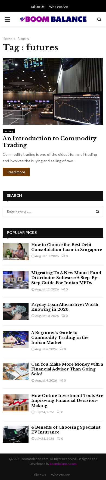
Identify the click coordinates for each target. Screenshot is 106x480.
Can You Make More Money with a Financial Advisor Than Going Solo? (67, 369)
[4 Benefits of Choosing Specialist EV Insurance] (16, 434)
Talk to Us (38, 7)
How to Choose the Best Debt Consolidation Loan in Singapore (66, 247)
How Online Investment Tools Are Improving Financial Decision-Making (67, 400)
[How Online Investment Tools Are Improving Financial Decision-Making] (16, 402)
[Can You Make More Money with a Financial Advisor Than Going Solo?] (16, 371)
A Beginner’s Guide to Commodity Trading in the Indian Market (60, 337)
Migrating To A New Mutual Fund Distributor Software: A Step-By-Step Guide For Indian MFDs (66, 277)
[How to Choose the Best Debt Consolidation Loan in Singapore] (16, 251)
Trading (8, 131)
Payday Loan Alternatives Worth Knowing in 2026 (64, 307)
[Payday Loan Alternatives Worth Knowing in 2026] (16, 311)
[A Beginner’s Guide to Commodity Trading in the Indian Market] (16, 339)
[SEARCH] (97, 211)
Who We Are (58, 7)
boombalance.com (63, 464)
